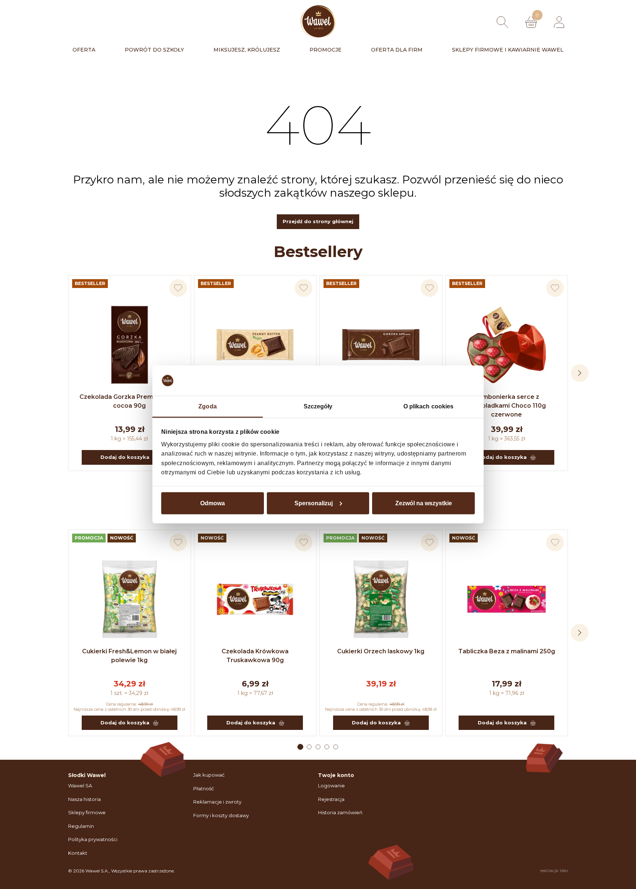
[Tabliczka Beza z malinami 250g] (506, 599)
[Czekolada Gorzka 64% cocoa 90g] (381, 345)
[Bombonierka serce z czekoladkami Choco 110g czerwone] (506, 345)
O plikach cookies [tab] (428, 406)
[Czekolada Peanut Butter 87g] (255, 345)
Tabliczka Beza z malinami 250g (506, 651)
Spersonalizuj (313, 503)
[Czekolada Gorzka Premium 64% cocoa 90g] (129, 345)
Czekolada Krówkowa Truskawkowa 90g (255, 656)
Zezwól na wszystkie (423, 503)
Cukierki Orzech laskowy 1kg (380, 651)
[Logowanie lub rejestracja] (559, 22)
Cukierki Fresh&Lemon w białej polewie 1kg (129, 656)
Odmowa (212, 503)
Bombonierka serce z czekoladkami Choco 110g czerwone (506, 405)
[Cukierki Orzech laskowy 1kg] (381, 599)
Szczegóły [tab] (318, 406)
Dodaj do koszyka (124, 457)
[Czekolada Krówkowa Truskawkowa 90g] (255, 599)
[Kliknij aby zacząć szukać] (502, 22)
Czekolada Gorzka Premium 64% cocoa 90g (129, 401)
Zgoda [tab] (207, 406)
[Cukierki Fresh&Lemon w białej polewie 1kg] (129, 599)
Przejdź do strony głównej (318, 221)
